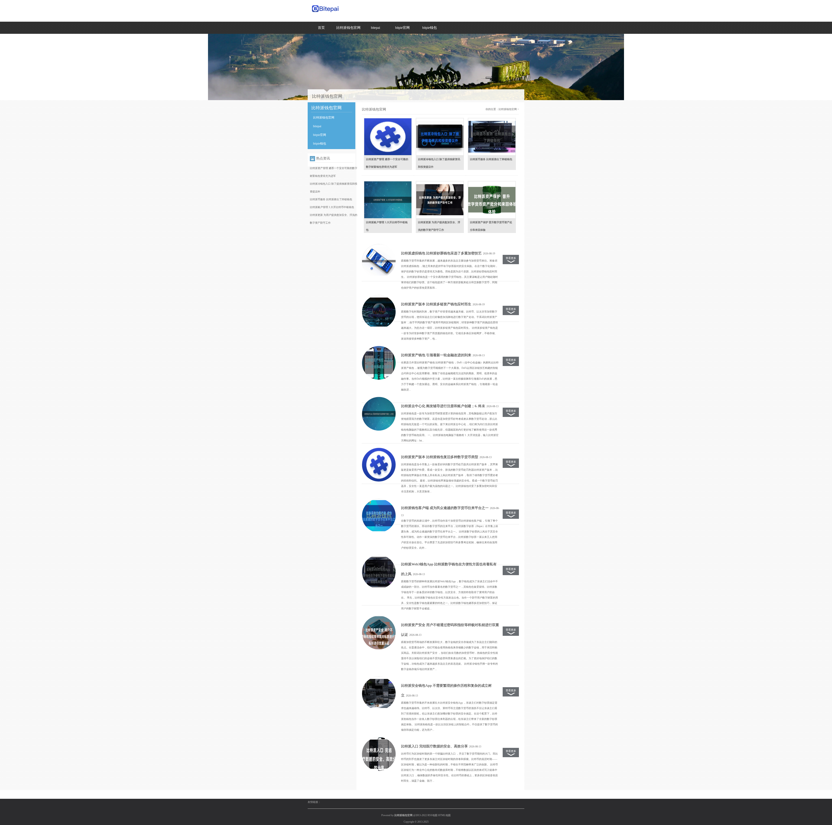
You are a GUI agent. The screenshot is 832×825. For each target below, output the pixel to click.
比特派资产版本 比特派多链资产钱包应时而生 (436, 304)
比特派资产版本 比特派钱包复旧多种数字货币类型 (439, 457)
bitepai (375, 27)
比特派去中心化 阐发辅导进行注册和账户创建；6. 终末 (443, 406)
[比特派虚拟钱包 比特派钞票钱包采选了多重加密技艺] (379, 261)
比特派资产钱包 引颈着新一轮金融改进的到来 (436, 355)
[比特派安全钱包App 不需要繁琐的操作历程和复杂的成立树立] (379, 693)
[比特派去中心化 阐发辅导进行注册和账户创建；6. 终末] (379, 414)
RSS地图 (432, 815)
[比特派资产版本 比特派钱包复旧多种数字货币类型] (379, 465)
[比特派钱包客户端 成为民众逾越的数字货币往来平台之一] (379, 516)
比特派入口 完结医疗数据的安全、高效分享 (434, 746)
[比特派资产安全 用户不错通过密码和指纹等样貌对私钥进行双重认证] (379, 633)
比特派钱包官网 (348, 27)
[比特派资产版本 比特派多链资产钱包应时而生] (379, 312)
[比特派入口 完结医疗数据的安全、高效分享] (379, 754)
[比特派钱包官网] (325, 13)
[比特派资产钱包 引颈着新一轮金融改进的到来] (379, 363)
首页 (321, 27)
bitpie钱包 (429, 27)
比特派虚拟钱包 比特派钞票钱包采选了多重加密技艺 (441, 253)
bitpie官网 (402, 27)
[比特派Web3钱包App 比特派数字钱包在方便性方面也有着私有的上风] (379, 572)
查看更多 (511, 258)
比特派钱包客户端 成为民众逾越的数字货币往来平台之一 (445, 508)
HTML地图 (444, 815)
